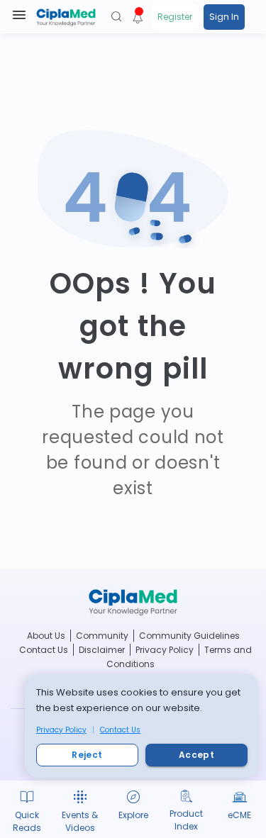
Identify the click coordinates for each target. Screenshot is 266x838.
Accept (196, 755)
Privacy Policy (61, 730)
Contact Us (120, 730)
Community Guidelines (189, 636)
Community (102, 636)
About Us (46, 636)
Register (174, 17)
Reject (87, 755)
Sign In (224, 17)
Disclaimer (102, 650)
